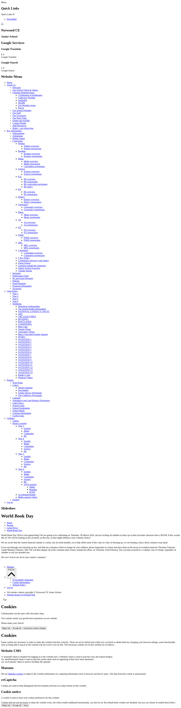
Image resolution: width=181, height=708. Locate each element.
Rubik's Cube (24, 375)
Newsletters (23, 390)
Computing (23, 250)
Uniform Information (21, 413)
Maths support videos (27, 497)
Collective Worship (26, 98)
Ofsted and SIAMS (21, 120)
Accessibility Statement (22, 580)
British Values (18, 138)
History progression (32, 202)
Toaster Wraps (24, 329)
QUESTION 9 (24, 360)
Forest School (24, 263)
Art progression (31, 225)
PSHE (21, 235)
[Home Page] (2, 24)
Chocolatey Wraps (26, 332)
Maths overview (31, 161)
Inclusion (16, 273)
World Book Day (14, 530)
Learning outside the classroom (32, 265)
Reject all (6, 628)
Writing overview (31, 146)
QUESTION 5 (24, 349)
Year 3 (15, 293)
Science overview (32, 171)
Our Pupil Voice (19, 118)
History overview (31, 199)
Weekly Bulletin (25, 388)
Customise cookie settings (35, 628)
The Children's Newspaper (30, 395)
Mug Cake (23, 327)
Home (9, 82)
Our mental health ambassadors (32, 309)
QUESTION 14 (25, 372)
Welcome (16, 87)
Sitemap (10, 567)
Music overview (31, 215)
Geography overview (33, 207)
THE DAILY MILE (27, 316)
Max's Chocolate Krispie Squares (33, 334)
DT (19, 227)
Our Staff (16, 113)
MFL (20, 243)
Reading (22, 151)
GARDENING (25, 324)
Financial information (22, 286)
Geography (23, 204)
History (21, 197)
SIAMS (21, 103)
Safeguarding (18, 133)
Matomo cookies (15, 674)
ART (20, 314)
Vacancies (16, 288)
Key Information (14, 131)
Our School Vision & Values (25, 90)
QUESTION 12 (25, 367)
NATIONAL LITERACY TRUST (33, 311)
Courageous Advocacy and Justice (33, 260)
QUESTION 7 (24, 355)
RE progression (31, 181)
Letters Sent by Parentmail (30, 393)
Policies (15, 281)
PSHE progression (32, 240)
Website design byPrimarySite (21, 595)
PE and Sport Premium (22, 278)
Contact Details (19, 123)
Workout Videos (25, 377)
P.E (19, 189)
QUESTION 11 (25, 365)
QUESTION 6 (24, 352)
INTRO (21, 337)
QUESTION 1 (24, 339)
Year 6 (15, 301)
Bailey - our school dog (22, 128)
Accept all (17, 628)
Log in (10, 502)
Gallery (15, 421)
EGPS (32, 492)
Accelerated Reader (27, 494)
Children (11, 418)
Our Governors (19, 115)
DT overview (30, 230)
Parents (10, 380)
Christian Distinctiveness (23, 92)
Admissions (17, 136)
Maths (21, 159)
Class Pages (12, 291)
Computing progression (34, 255)
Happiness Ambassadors (29, 306)
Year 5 (15, 299)
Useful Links (18, 416)
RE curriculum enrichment (35, 184)
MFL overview (30, 245)
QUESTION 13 (25, 370)
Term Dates (17, 382)
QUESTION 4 (24, 347)
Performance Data (20, 276)
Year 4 (15, 296)
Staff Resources (19, 126)
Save (26, 705)
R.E (20, 176)
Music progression (32, 217)
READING (23, 319)
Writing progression (32, 148)
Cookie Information (21, 582)
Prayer (21, 108)
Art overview (30, 222)
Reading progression (33, 156)
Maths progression (32, 164)
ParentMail (12, 19)
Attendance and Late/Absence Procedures (31, 400)
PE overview (29, 192)
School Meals (18, 410)
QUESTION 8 (24, 357)
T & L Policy (24, 258)
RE (25, 436)
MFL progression (31, 248)
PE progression (30, 194)
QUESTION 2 (24, 342)
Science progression (33, 174)
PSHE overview (31, 237)
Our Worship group (26, 105)
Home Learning (19, 423)
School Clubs (18, 405)
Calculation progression (34, 166)
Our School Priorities (21, 110)
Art (19, 220)
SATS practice (30, 484)
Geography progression (34, 209)
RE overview (30, 179)
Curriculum (17, 141)
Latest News (18, 403)
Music (21, 212)
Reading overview (32, 154)
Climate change (25, 271)
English (27, 428)
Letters (15, 385)
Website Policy (19, 585)
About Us (11, 85)
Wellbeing (16, 304)
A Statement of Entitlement (30, 95)
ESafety (16, 500)
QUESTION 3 (24, 344)
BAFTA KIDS (24, 321)
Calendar (16, 398)
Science (21, 169)
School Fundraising (21, 408)
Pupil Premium (19, 283)
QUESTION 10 (25, 362)
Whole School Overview (29, 268)
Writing (21, 143)
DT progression (31, 232)
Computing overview (33, 253)
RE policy (28, 187)
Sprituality (22, 100)
